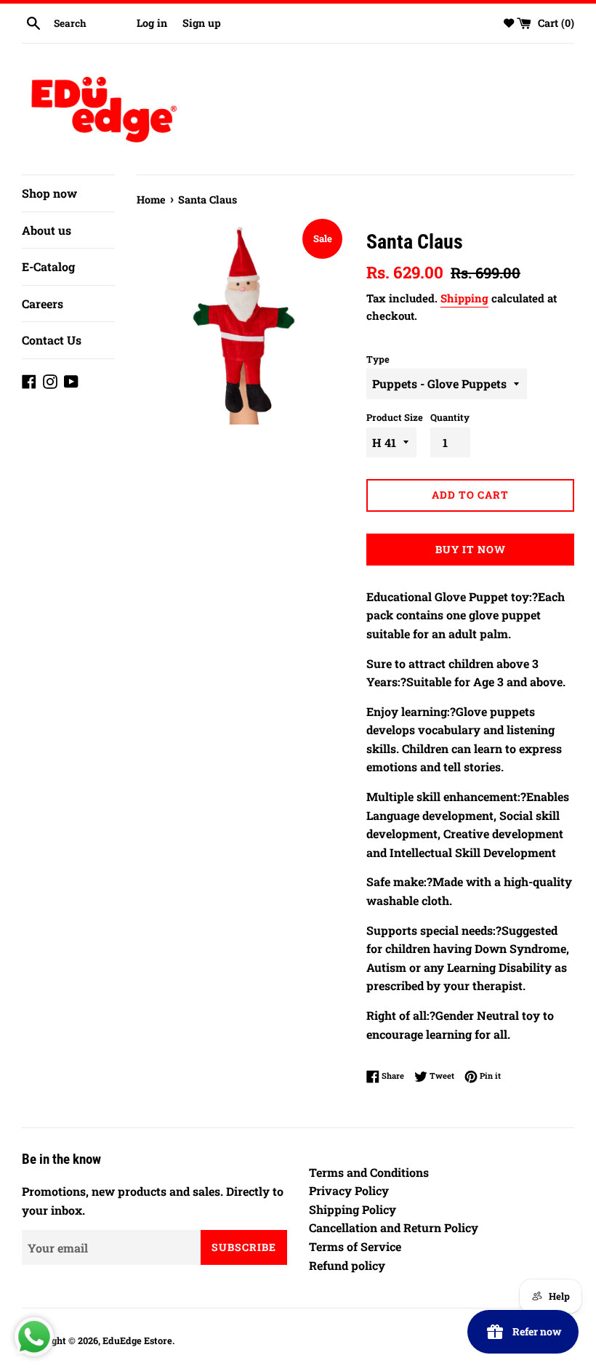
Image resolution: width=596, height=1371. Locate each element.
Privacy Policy (349, 1190)
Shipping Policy (352, 1209)
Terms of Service (355, 1246)
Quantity (450, 417)
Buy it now (470, 549)
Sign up (201, 23)
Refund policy (347, 1265)
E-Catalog (48, 266)
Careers (42, 303)
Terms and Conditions (369, 1172)
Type (378, 359)
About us (46, 230)
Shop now (49, 193)
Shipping (464, 298)
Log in (152, 23)
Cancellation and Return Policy (393, 1227)
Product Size (394, 417)
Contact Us (51, 339)
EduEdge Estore (137, 1340)
